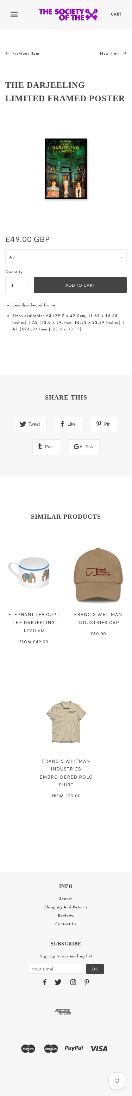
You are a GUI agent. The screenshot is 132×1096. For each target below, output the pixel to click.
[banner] (68, 14)
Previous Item (25, 53)
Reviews (66, 915)
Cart (116, 14)
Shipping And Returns (66, 907)
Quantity (14, 271)
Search (66, 898)
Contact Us (66, 923)
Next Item (110, 53)
